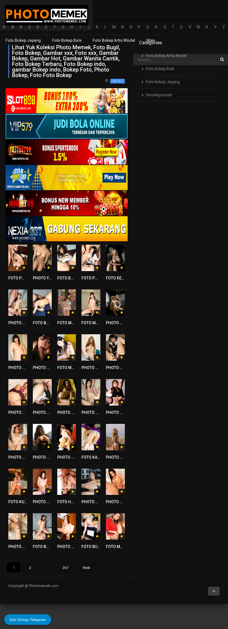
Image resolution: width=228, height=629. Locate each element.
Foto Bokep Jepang (23, 40)
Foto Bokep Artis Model (114, 40)
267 (65, 568)
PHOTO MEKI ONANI (124, 502)
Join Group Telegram (27, 619)
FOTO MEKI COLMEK (124, 546)
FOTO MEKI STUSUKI (99, 323)
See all (117, 81)
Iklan (150, 40)
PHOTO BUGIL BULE (74, 412)
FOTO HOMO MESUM (76, 502)
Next (86, 568)
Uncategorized (159, 95)
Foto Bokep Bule (66, 40)
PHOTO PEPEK (21, 457)
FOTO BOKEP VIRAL (50, 323)
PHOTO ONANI (119, 412)
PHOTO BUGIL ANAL (26, 367)
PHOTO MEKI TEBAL (26, 546)
